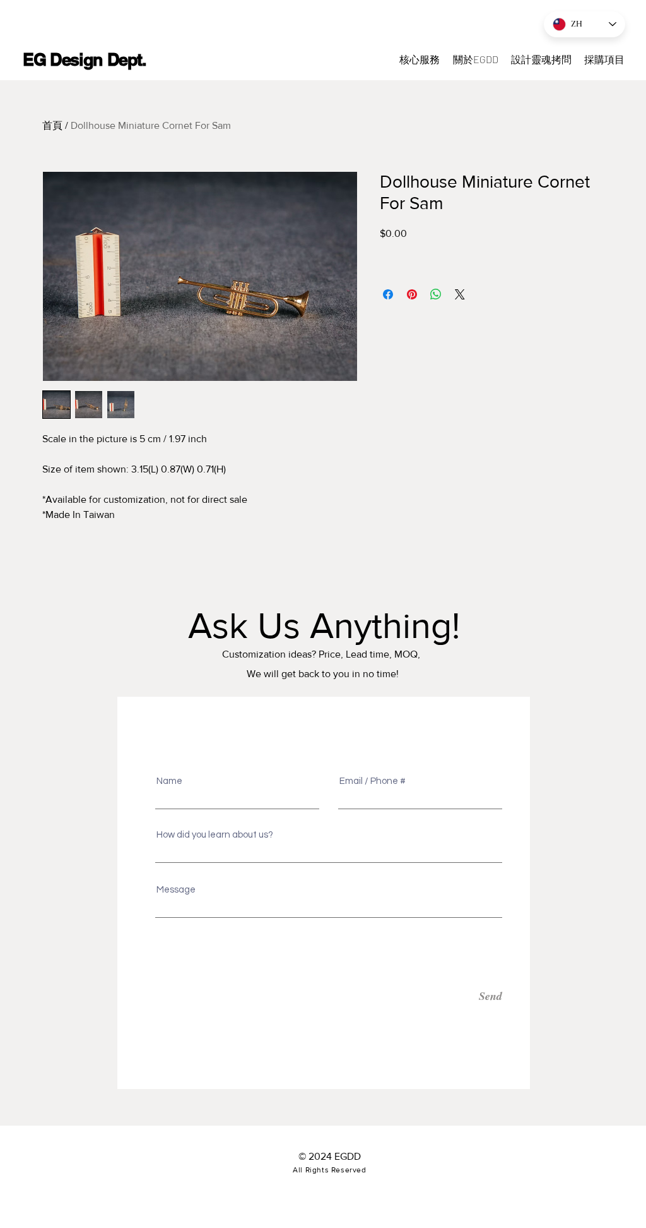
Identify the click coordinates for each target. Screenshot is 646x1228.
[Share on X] (459, 294)
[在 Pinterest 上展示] (412, 294)
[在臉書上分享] (388, 294)
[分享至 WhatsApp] (435, 294)
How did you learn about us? (214, 835)
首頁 (52, 125)
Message (176, 889)
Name (169, 781)
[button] (604, 59)
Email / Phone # (372, 781)
